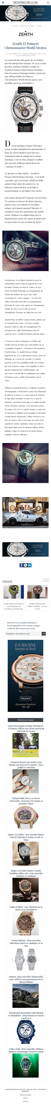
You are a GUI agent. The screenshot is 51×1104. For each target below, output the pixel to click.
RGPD (25, 1098)
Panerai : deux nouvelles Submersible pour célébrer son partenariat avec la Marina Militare (26, 979)
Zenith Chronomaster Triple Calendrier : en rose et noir (37, 606)
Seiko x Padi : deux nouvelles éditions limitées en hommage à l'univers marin (26, 1050)
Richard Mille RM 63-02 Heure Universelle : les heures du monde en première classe (26, 801)
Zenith (39, 26)
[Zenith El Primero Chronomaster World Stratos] (25, 88)
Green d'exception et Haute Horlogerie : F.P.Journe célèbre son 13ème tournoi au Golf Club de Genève (26, 728)
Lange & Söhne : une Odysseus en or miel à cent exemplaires (26, 908)
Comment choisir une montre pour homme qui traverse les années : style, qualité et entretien (26, 765)
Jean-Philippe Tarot (14, 54)
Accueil (14, 26)
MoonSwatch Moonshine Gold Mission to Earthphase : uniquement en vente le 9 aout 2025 (26, 1015)
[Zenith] (25, 33)
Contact (25, 1101)
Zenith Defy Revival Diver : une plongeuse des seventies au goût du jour (14, 606)
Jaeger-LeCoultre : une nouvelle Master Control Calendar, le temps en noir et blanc (26, 837)
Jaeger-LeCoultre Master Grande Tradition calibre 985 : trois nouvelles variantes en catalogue (26, 873)
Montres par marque (27, 26)
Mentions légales (25, 1095)
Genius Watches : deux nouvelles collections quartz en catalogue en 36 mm (26, 943)
